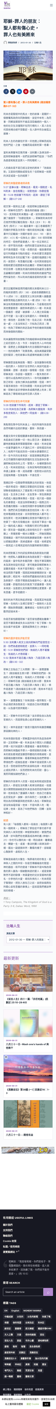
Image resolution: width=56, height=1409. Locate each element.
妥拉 (42, 1334)
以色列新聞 (32, 1316)
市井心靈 (29, 1340)
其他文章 (10, 933)
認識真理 (39, 1389)
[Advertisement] (28, 1181)
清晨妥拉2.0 (10, 1358)
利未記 (41, 1322)
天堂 (19, 1334)
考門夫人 (8, 1370)
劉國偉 (18, 1328)
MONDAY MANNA (32, 1310)
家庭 (19, 1340)
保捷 (6, 1322)
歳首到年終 (9, 1352)
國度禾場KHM (44, 1328)
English (15, 1310)
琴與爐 (7, 1364)
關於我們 (8, 1224)
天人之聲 (8, 1334)
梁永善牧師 (35, 1346)
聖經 (19, 1370)
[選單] (51, 5)
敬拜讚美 (7, 1394)
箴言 (44, 1364)
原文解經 (29, 1328)
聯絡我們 (8, 1235)
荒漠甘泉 (29, 1370)
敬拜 (15, 1346)
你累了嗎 (46, 1316)
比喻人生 (38, 43)
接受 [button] (46, 1404)
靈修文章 (29, 1376)
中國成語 (8, 1316)
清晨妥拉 (34, 1352)
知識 (36, 1364)
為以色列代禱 (41, 1358)
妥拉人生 (8, 1340)
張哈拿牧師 (43, 1340)
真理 (27, 1364)
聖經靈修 (18, 1394)
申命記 (18, 1364)
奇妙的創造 (30, 1334)
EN (5, 1310)
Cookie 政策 (9, 1241)
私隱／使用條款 (11, 1246)
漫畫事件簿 (25, 1358)
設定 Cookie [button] (33, 1404)
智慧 (23, 1346)
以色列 (20, 1316)
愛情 (6, 1346)
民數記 (22, 1352)
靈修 (19, 1376)
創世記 (7, 1328)
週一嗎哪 (8, 1376)
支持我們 (8, 1230)
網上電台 (7, 1389)
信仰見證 (17, 1322)
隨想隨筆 (18, 1389)
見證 (40, 1370)
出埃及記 (29, 1322)
